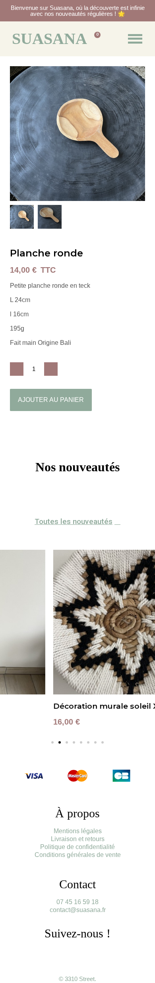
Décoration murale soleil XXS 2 (65, 706)
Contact (77, 884)
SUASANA (49, 39)
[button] (17, 134)
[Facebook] (89, 955)
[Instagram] (67, 955)
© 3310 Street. (77, 978)
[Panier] (94, 38)
